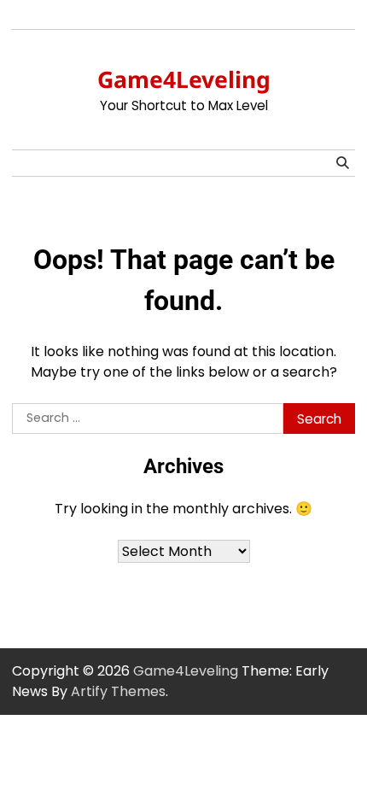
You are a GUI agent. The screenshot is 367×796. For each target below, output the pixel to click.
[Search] (342, 163)
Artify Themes (118, 691)
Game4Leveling (184, 79)
